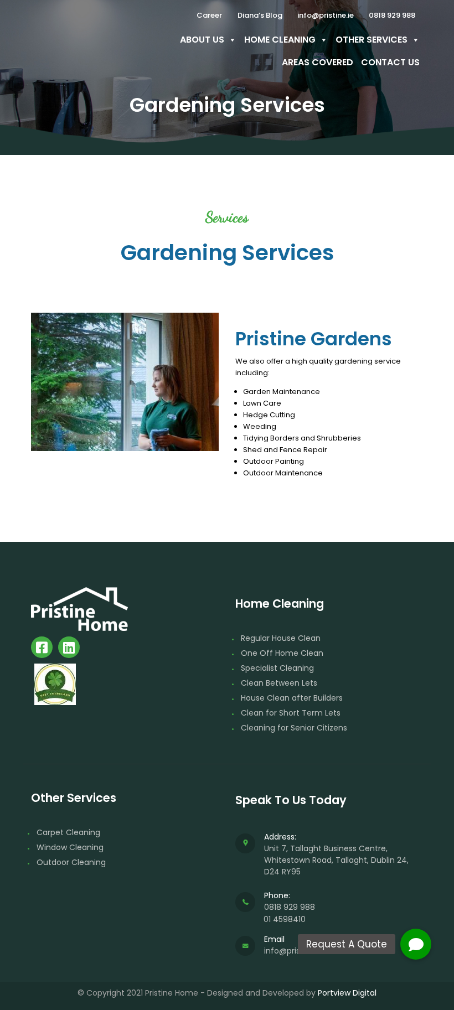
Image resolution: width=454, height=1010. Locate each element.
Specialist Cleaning (277, 668)
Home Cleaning (280, 39)
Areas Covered (317, 62)
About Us (202, 39)
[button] (415, 944)
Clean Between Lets (279, 682)
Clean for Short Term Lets (291, 712)
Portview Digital (347, 992)
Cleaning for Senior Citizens (294, 727)
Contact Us (390, 62)
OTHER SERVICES (371, 39)
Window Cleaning (70, 847)
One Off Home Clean (282, 653)
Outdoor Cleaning (71, 862)
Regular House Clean (281, 638)
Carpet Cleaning (68, 832)
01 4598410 (285, 919)
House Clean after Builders (292, 697)
